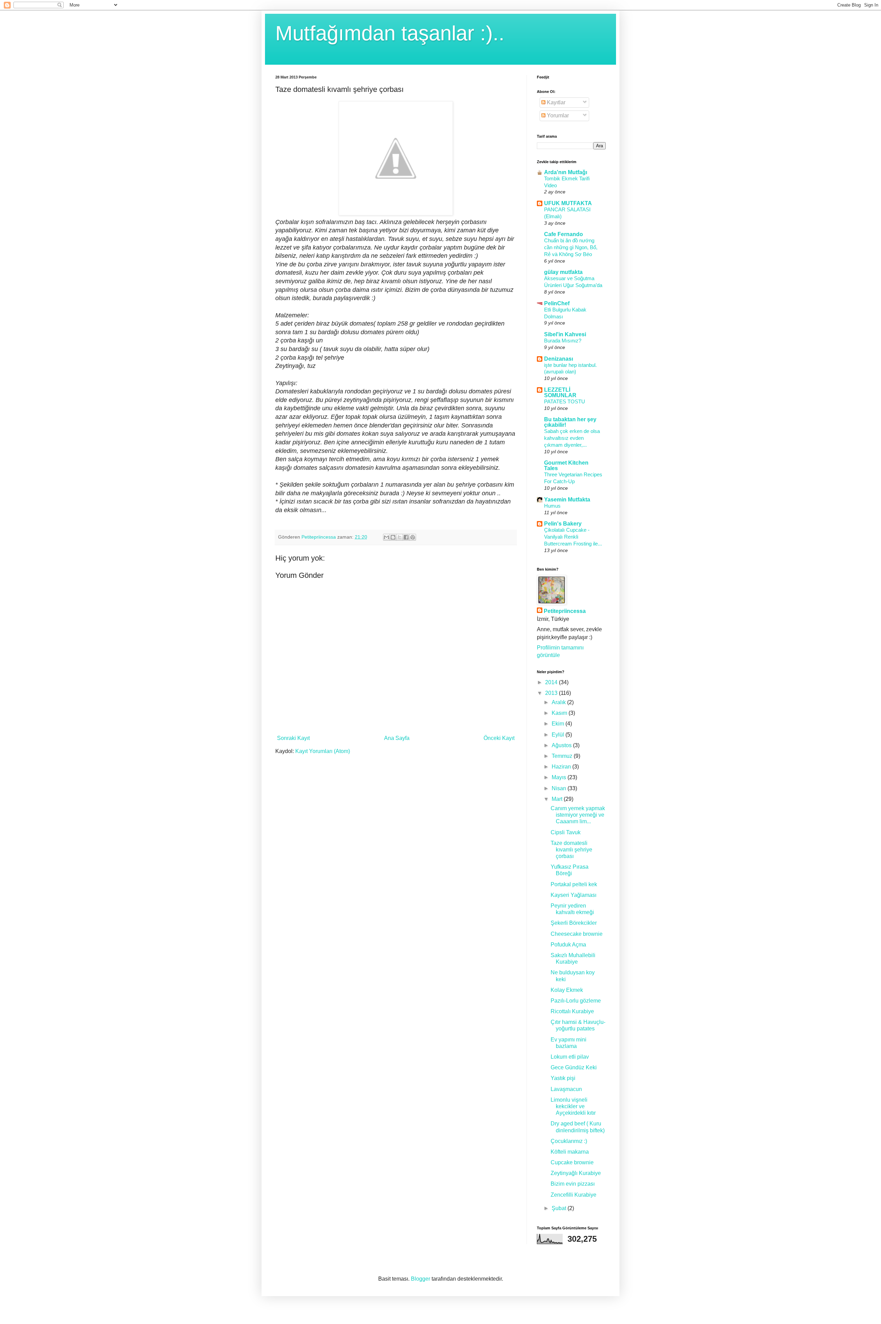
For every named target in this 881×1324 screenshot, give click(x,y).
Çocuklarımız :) (569, 1141)
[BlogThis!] (393, 537)
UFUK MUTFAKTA (568, 203)
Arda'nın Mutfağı (565, 172)
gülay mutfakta (563, 272)
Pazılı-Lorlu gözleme (576, 1001)
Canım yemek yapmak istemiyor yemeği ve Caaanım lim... (578, 814)
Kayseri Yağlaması (573, 895)
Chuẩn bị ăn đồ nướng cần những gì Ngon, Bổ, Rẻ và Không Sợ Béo (570, 247)
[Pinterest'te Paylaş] (412, 537)
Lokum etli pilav (570, 1057)
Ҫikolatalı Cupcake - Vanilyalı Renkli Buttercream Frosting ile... (573, 537)
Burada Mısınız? (562, 340)
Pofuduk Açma (568, 944)
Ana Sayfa (397, 738)
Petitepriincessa (565, 611)
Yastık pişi (563, 1078)
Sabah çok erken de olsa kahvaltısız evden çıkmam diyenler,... (572, 438)
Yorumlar (557, 115)
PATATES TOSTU (564, 401)
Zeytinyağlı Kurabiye (576, 1173)
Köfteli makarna (570, 1152)
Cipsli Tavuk (566, 832)
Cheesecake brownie (577, 934)
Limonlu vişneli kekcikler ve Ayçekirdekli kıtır (573, 1106)
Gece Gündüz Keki (574, 1067)
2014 (552, 682)
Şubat (559, 1208)
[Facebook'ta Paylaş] (406, 537)
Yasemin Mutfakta (567, 499)
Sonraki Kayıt (293, 738)
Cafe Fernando (563, 234)
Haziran (562, 767)
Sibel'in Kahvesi (565, 334)
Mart (558, 799)
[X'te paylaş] (399, 537)
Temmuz (563, 756)
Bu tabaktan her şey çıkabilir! (570, 422)
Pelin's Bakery (563, 524)
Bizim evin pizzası (573, 1184)
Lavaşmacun (566, 1089)
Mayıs (559, 777)
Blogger (420, 1279)
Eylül (558, 735)
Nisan (559, 788)
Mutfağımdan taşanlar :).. (390, 33)
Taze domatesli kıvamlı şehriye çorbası (571, 849)
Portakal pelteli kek (574, 884)
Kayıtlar (555, 102)
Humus (552, 506)
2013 (552, 693)
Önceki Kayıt (499, 738)
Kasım (560, 713)
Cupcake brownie (572, 1162)
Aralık (559, 702)
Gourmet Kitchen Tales (566, 465)
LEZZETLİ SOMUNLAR (560, 392)
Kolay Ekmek (567, 990)
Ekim (558, 724)
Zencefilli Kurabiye (573, 1195)
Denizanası (558, 359)
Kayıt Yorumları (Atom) (322, 751)
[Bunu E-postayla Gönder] (386, 537)
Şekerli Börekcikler (574, 923)
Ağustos (562, 745)
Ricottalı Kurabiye (572, 1011)
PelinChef (557, 303)
